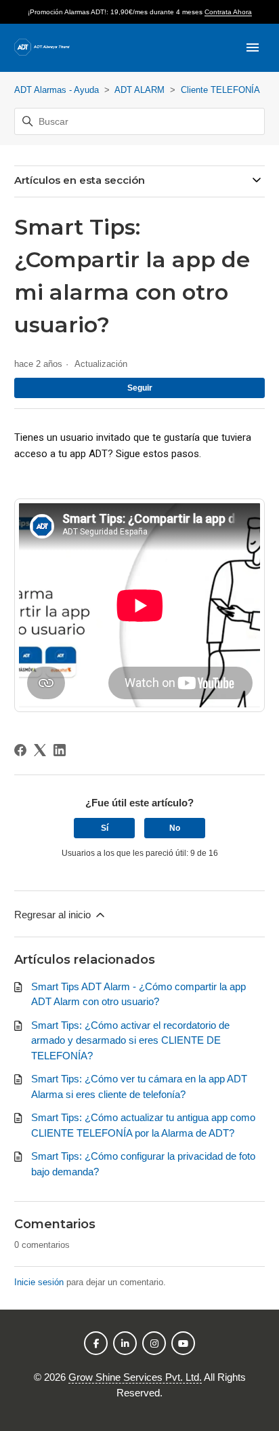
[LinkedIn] (59, 750)
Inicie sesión (39, 1282)
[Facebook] (20, 750)
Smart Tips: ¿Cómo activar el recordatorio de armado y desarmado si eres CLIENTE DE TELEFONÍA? (130, 1040)
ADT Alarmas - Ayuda (56, 90)
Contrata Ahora (228, 12)
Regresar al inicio (53, 914)
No (174, 828)
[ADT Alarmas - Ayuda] (42, 47)
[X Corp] (40, 750)
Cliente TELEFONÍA (220, 90)
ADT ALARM (139, 90)
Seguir (139, 388)
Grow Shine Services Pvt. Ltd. (135, 1377)
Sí (104, 828)
